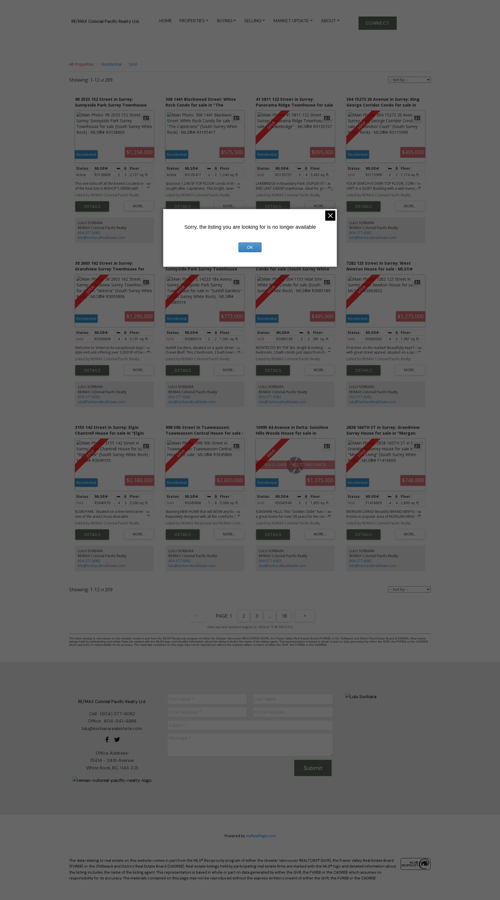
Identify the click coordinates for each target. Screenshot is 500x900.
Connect (378, 23)
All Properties (81, 64)
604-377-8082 (89, 232)
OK (250, 247)
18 (284, 616)
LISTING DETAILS (92, 206)
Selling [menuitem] (252, 21)
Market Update (291, 21)
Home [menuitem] (165, 21)
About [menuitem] (328, 21)
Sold (133, 64)
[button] (378, 23)
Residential (111, 64)
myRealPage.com (261, 835)
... (270, 616)
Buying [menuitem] (224, 21)
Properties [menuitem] (192, 21)
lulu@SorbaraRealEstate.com (101, 237)
